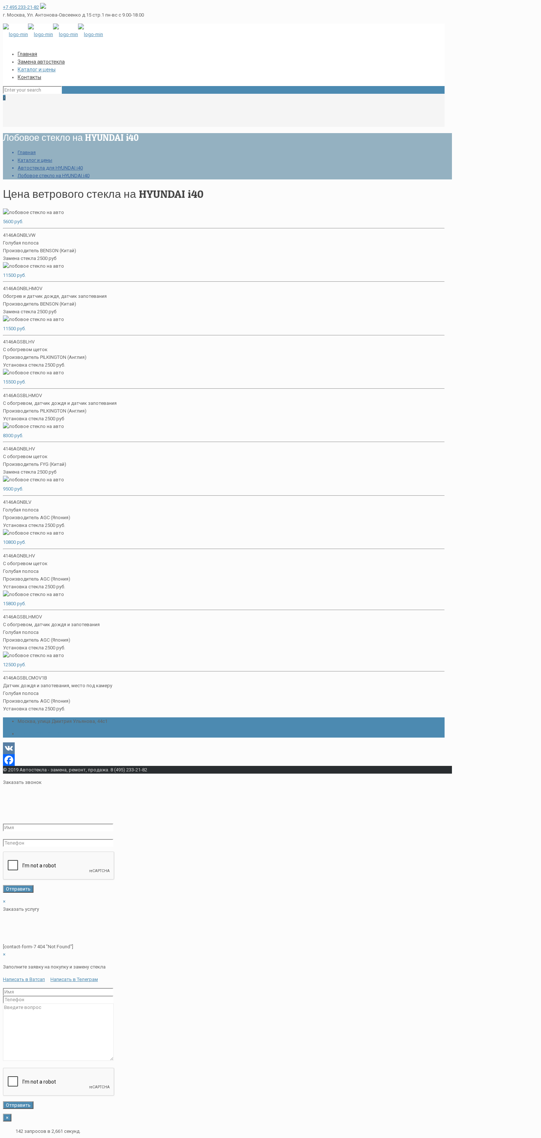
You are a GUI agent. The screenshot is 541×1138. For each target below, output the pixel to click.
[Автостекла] (53, 34)
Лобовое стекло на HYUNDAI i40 (53, 175)
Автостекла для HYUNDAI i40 (50, 168)
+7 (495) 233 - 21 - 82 (39, 733)
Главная (27, 152)
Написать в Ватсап (24, 979)
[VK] (224, 748)
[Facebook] (224, 760)
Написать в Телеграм (74, 979)
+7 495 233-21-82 (21, 7)
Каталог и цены (35, 160)
